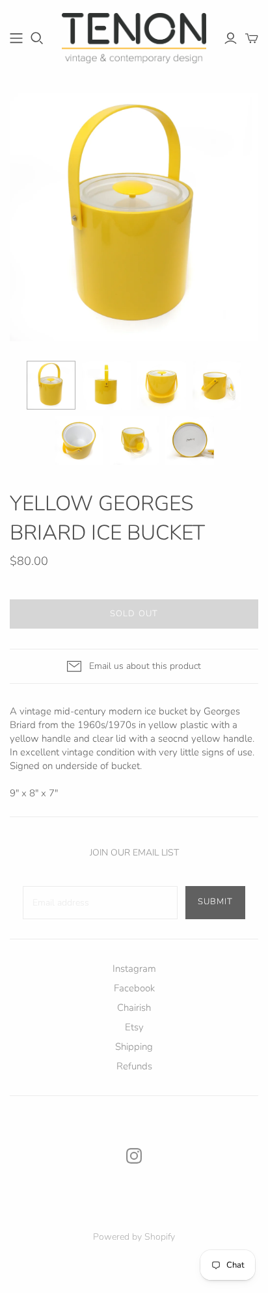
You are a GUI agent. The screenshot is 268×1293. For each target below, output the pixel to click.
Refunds (134, 1066)
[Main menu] (16, 38)
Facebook (134, 988)
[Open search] (37, 38)
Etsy (134, 1027)
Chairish (134, 1007)
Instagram (134, 968)
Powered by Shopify (134, 1237)
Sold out (133, 614)
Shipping (134, 1046)
